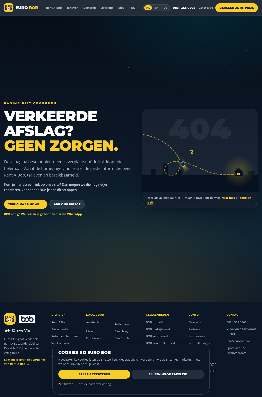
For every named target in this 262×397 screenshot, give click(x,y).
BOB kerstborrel (157, 336)
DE (165, 7)
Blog (121, 8)
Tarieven (72, 8)
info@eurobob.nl (238, 341)
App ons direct (67, 204)
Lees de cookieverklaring (94, 384)
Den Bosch (121, 338)
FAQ (132, 8)
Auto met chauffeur (64, 336)
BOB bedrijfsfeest (158, 329)
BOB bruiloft (154, 322)
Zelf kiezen (65, 384)
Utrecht (91, 331)
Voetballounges (199, 343)
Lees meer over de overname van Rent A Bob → (24, 362)
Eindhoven (93, 338)
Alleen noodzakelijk (167, 374)
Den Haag (121, 331)
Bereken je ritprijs (236, 8)
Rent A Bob (54, 8)
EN (157, 7)
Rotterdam (121, 324)
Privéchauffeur (61, 329)
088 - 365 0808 (193, 8)
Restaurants (197, 336)
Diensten (89, 8)
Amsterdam (94, 322)
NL (148, 7)
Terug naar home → (25, 204)
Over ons (107, 8)
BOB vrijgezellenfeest (160, 343)
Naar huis (228, 198)
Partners (194, 329)
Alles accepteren (94, 374)
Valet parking (60, 343)
